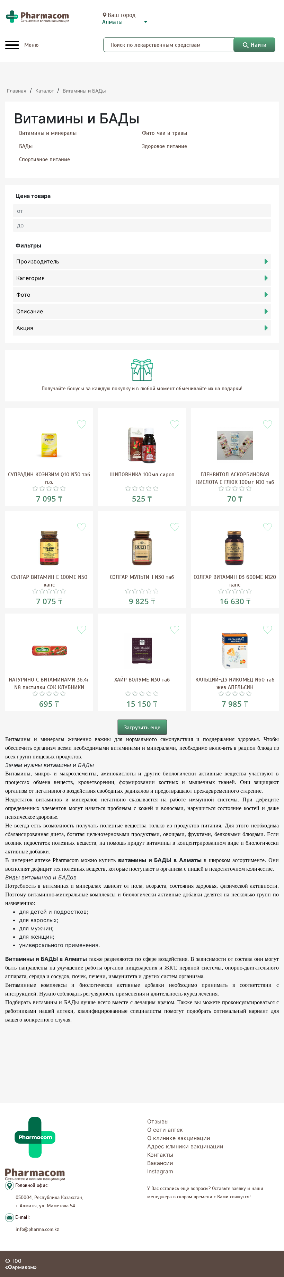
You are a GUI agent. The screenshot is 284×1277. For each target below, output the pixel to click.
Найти (258, 44)
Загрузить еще (142, 727)
